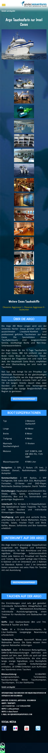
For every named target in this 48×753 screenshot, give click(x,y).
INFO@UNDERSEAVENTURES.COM (19, 714)
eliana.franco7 (13, 711)
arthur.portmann (13, 709)
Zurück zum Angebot (8, 687)
